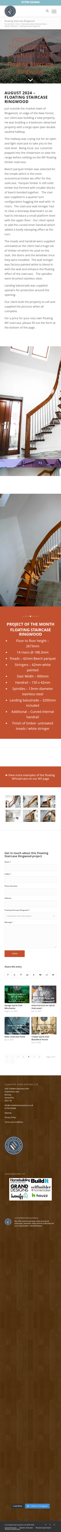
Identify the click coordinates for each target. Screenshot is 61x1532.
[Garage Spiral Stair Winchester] (17, 994)
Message (9, 922)
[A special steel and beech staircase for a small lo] (30, 1275)
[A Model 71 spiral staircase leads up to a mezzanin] (30, 1487)
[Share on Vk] (40, 974)
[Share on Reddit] (47, 974)
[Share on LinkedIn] (27, 974)
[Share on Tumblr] (34, 974)
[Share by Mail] (53, 974)
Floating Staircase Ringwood (20, 21)
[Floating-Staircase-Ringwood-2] (30, 816)
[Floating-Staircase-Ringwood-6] (13, 801)
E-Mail (8, 874)
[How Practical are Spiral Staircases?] (43, 994)
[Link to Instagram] (54, 1525)
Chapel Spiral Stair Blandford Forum (40, 1038)
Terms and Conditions (14, 1122)
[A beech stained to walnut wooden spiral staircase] (30, 1244)
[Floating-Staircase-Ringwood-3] (13, 816)
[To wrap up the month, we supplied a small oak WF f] (30, 1456)
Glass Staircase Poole (15, 1036)
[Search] (46, 11)
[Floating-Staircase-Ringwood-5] (30, 801)
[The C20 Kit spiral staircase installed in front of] (30, 1335)
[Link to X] (46, 1525)
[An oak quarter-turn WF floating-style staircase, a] (30, 1396)
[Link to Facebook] (50, 1525)
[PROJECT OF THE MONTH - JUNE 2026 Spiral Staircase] (30, 1365)
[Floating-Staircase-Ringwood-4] (47, 801)
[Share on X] (14, 974)
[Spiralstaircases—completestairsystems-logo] (25, 11)
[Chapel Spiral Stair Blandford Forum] (43, 1025)
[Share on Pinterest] (21, 974)
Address (8, 898)
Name (8, 862)
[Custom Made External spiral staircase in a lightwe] (30, 1426)
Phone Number (11, 886)
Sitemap (8, 1113)
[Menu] (52, 11)
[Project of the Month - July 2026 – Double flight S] (30, 1305)
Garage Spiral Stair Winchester (14, 1007)
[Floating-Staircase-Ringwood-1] (47, 816)
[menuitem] (46, 11)
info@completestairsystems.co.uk (19, 1105)
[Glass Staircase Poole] (17, 1025)
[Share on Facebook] (8, 974)
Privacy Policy (10, 1117)
